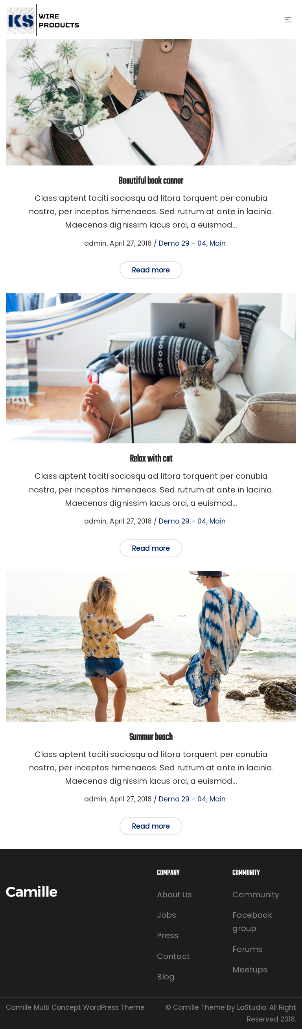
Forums (247, 949)
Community (255, 894)
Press (168, 935)
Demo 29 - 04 (182, 243)
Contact (173, 956)
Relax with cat (151, 459)
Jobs (166, 915)
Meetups (249, 969)
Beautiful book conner (151, 181)
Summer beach (151, 737)
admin (91, 243)
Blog (166, 976)
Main (218, 243)
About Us (174, 894)
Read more (151, 270)
